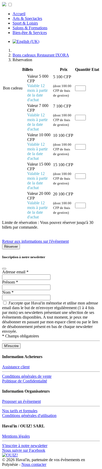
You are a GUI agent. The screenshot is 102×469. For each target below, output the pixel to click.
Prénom (10, 282)
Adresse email (15, 272)
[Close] (4, 268)
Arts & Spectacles (27, 18)
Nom (8, 292)
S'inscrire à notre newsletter (24, 445)
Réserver (11, 246)
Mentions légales (16, 436)
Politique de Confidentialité (24, 381)
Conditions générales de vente (27, 376)
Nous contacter (33, 464)
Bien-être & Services (30, 32)
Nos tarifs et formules (19, 411)
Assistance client (16, 367)
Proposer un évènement (21, 401)
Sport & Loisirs (25, 23)
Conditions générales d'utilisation (29, 415)
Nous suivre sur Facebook (23, 450)
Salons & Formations (30, 28)
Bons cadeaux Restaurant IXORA (41, 55)
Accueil (19, 14)
